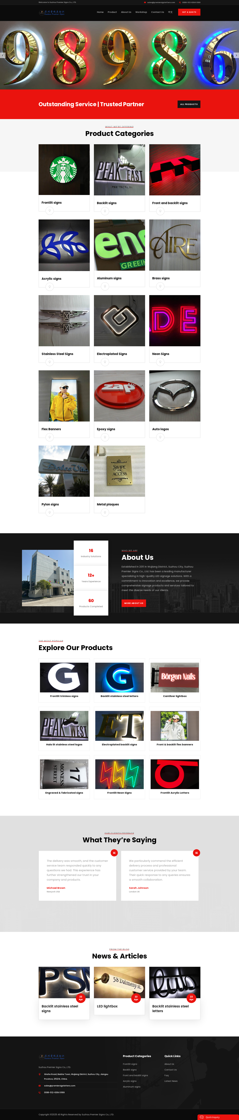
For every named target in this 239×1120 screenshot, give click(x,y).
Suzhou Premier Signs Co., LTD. (98, 1114)
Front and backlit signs (170, 203)
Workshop (141, 12)
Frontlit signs (52, 203)
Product (112, 12)
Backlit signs (107, 203)
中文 (170, 12)
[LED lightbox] (119, 982)
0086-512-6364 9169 (191, 2)
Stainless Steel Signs (57, 354)
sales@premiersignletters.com (161, 2)
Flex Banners (51, 429)
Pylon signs (50, 504)
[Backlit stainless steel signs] (64, 982)
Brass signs (161, 278)
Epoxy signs (106, 429)
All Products (189, 104)
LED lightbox (107, 1006)
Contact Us (157, 12)
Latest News (171, 1081)
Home (100, 12)
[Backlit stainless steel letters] (174, 982)
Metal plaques (108, 504)
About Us (126, 12)
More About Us (133, 603)
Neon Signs (160, 354)
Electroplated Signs (112, 354)
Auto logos (160, 429)
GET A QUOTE (189, 12)
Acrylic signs (51, 279)
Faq (166, 1075)
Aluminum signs (109, 278)
